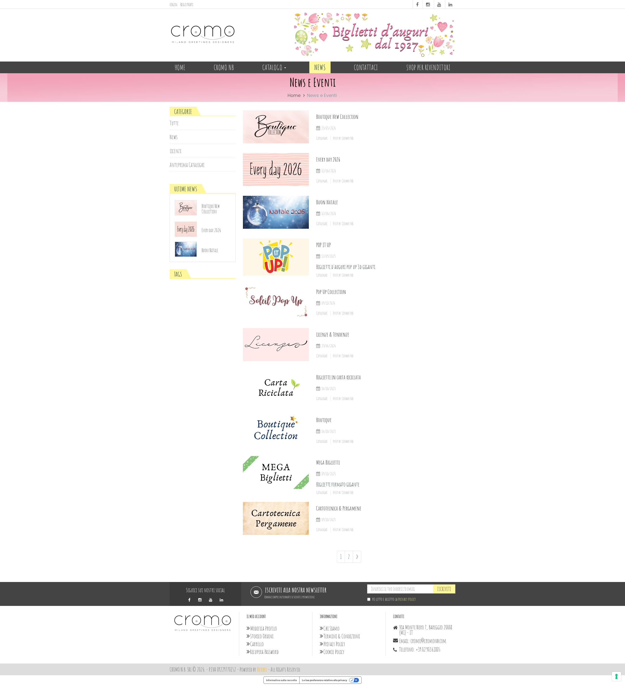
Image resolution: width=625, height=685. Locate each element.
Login (173, 4)
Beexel (262, 669)
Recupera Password (264, 651)
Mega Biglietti (328, 462)
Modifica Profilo (263, 628)
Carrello (257, 644)
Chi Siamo (331, 628)
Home (180, 67)
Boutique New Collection (337, 116)
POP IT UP (323, 245)
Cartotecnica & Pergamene (338, 508)
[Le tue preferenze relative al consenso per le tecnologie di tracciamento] (616, 676)
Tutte (174, 123)
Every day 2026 (328, 159)
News (320, 67)
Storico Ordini (261, 636)
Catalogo (273, 67)
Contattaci (366, 67)
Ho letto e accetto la (394, 599)
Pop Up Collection (331, 291)
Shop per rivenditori (428, 67)
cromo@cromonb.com (428, 640)
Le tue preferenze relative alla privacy (324, 680)
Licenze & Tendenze (332, 334)
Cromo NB (224, 67)
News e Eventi (322, 95)
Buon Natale (327, 202)
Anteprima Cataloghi (187, 164)
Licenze (176, 151)
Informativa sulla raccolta (281, 680)
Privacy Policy (407, 599)
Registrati (186, 4)
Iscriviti (444, 589)
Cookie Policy (333, 651)
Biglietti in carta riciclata (338, 377)
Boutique (324, 420)
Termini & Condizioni (341, 636)
